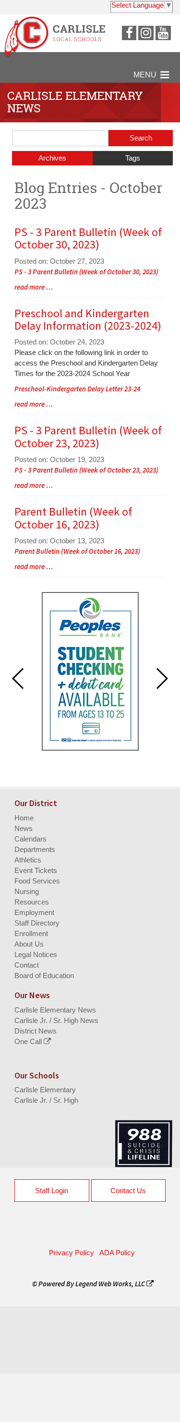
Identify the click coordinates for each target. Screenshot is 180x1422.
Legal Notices (35, 954)
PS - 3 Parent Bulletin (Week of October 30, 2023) (88, 238)
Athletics (27, 860)
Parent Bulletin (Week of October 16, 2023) (73, 517)
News (23, 828)
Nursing (26, 891)
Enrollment (31, 933)
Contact (26, 965)
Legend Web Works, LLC (110, 1283)
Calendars (30, 839)
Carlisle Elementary (45, 1090)
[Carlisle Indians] (60, 41)
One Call (29, 1041)
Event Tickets (35, 870)
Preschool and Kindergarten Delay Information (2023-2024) (87, 319)
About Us (29, 944)
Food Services (37, 881)
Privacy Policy (71, 1253)
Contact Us (128, 1190)
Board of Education (44, 975)
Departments (34, 849)
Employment (34, 912)
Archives (52, 158)
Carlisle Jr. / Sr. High (46, 1100)
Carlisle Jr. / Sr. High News (56, 1020)
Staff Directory (37, 923)
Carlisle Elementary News (55, 1010)
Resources (31, 902)
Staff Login (51, 1190)
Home (24, 818)
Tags (132, 158)
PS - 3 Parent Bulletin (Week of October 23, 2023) (88, 436)
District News (35, 1031)
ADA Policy (117, 1253)
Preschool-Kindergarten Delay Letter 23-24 (77, 388)
